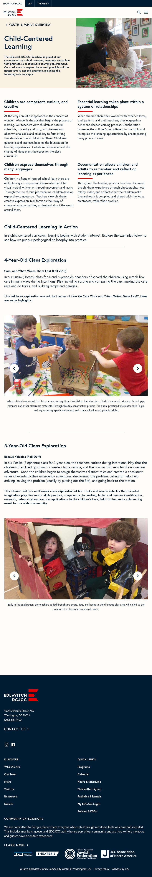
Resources (10, 796)
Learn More (14, 845)
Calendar (83, 774)
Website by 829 (120, 869)
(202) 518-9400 (13, 719)
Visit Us (9, 789)
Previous (14, 368)
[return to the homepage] (21, 695)
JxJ (30, 3)
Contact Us (15, 729)
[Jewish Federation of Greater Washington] (80, 854)
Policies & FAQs (87, 811)
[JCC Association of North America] (118, 854)
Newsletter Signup (89, 789)
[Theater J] (48, 854)
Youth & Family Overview (30, 25)
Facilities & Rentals (89, 796)
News (7, 781)
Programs (84, 766)
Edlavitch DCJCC (12, 3)
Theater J (43, 3)
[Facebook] (13, 744)
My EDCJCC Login (89, 803)
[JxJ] (23, 854)
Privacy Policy (101, 869)
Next (137, 368)
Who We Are (12, 766)
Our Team (10, 774)
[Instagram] (6, 744)
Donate (8, 803)
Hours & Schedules (89, 781)
